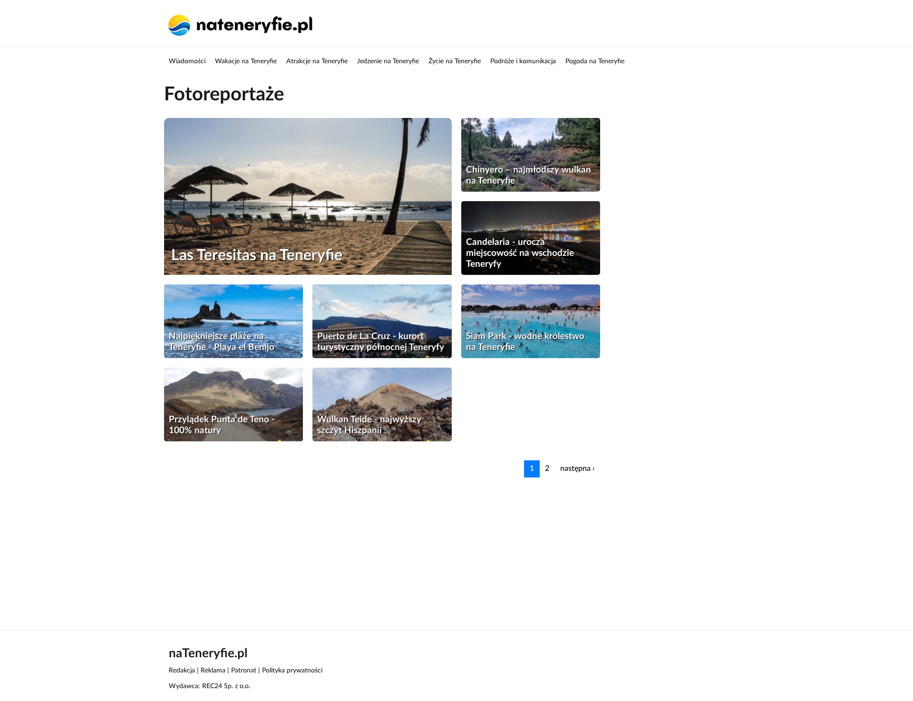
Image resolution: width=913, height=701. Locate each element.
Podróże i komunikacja (523, 61)
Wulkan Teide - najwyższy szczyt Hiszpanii (369, 425)
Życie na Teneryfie (454, 61)
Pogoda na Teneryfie (594, 61)
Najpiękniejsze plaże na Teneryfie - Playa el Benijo (221, 342)
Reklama (213, 670)
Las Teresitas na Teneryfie (256, 255)
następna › (577, 468)
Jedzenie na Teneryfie (388, 61)
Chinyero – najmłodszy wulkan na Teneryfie (528, 175)
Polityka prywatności (292, 670)
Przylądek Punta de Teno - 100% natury (222, 425)
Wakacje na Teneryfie (246, 61)
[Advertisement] (449, 544)
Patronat (243, 670)
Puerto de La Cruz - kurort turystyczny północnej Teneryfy (380, 342)
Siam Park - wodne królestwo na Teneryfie (525, 342)
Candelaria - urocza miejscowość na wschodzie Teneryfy (520, 253)
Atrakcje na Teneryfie (317, 61)
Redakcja (182, 670)
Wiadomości (187, 61)
